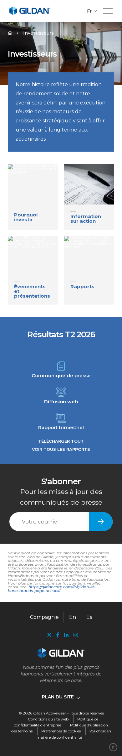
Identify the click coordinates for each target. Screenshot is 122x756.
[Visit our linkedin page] (66, 635)
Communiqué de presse (61, 375)
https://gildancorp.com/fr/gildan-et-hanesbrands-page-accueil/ (52, 589)
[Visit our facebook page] (58, 635)
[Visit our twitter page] (49, 635)
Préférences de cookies (61, 731)
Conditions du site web (48, 719)
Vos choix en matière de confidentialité (74, 734)
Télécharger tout (61, 441)
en (72, 617)
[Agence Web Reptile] (113, 747)
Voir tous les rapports (61, 449)
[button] (108, 11)
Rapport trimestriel (61, 427)
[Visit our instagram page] (74, 635)
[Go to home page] (29, 14)
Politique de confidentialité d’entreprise (56, 722)
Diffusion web (61, 401)
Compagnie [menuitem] (44, 617)
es (89, 617)
